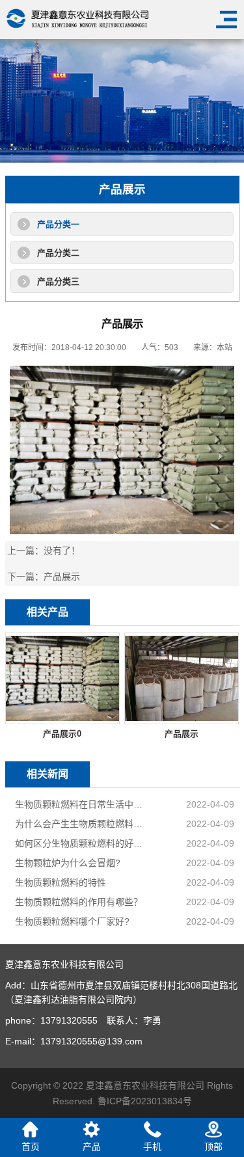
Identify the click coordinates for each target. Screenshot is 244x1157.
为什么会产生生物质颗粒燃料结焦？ (81, 824)
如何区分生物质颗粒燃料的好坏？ (81, 843)
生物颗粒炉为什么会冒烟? (67, 863)
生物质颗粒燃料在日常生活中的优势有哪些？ (81, 804)
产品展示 (62, 576)
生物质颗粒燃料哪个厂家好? (72, 921)
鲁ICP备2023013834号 (145, 1101)
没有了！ (62, 550)
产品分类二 (58, 253)
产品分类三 (58, 281)
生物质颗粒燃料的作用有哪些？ (78, 902)
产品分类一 (58, 224)
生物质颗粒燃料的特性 (60, 882)
